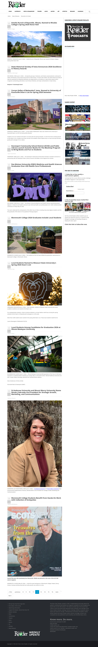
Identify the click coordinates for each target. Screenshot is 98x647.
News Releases (15, 16)
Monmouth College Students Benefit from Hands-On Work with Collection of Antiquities (36, 499)
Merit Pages (12, 29)
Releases (72, 11)
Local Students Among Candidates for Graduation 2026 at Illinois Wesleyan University (35, 328)
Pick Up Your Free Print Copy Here (17, 604)
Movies (53, 11)
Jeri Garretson (12, 153)
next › (57, 592)
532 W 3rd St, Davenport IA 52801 (58, 621)
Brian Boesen (12, 398)
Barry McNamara (13, 224)
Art (58, 11)
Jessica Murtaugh (13, 73)
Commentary (12, 616)
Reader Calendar (13, 612)
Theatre (39, 11)
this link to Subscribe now (78, 224)
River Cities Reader (84, 95)
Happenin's (18, 11)
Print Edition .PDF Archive (15, 606)
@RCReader (53, 631)
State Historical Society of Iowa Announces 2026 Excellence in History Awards (36, 67)
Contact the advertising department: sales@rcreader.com (64, 626)
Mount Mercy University (53, 488)
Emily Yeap (11, 269)
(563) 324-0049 (53, 623)
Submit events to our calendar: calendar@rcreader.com (63, 628)
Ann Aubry (11, 333)
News (10, 614)
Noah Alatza (12, 96)
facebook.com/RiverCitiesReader (58, 630)
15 (48, 592)
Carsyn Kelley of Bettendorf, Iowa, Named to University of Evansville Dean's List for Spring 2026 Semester (36, 91)
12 (37, 592)
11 (33, 592)
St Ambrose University (39, 488)
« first (10, 592)
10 (29, 592)
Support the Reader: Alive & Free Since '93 (19, 610)
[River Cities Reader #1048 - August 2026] (78, 71)
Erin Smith (11, 170)
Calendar (80, 11)
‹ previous (17, 592)
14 (44, 592)
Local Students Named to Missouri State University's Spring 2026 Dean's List (33, 264)
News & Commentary (29, 11)
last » (10, 595)
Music (46, 11)
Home (10, 11)
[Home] (16, 4)
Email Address (70, 190)
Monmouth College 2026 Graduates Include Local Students (36, 217)
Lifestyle (64, 11)
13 (41, 592)
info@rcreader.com (54, 625)
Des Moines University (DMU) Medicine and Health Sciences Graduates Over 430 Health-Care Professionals (36, 165)
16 (52, 592)
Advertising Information (14, 608)
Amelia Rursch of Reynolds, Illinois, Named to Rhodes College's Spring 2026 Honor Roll (34, 23)
